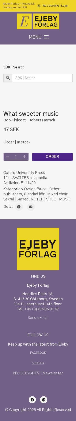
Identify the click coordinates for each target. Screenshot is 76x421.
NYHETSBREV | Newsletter (38, 373)
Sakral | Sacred (16, 199)
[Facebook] (19, 207)
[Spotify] (43, 399)
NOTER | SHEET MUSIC (51, 199)
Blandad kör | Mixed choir (46, 194)
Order (52, 157)
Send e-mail (38, 318)
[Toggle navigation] (38, 37)
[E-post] (31, 207)
